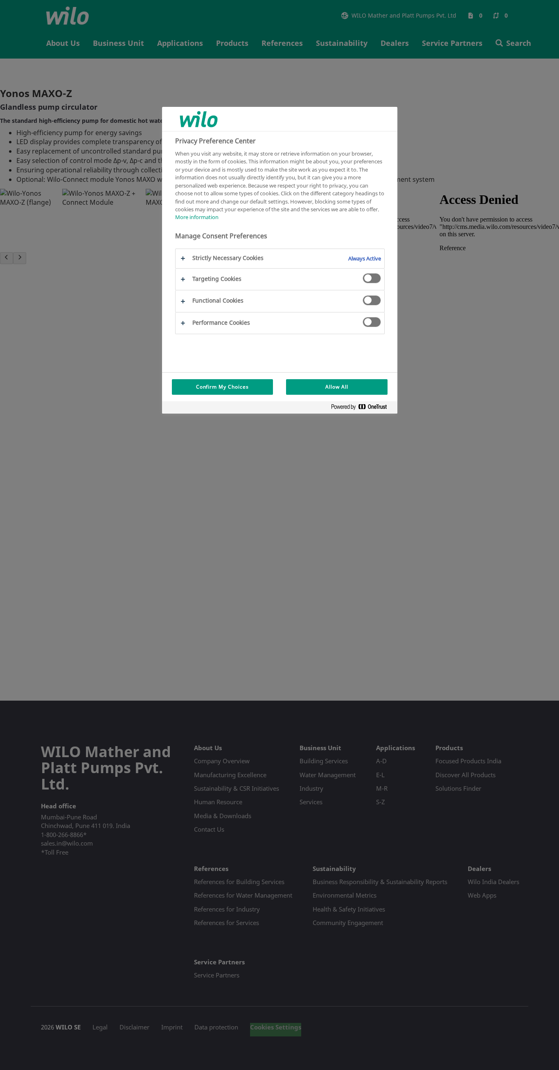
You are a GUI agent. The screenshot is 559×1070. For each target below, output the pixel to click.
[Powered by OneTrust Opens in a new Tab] (362, 408)
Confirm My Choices (222, 386)
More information (197, 217)
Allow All (336, 386)
